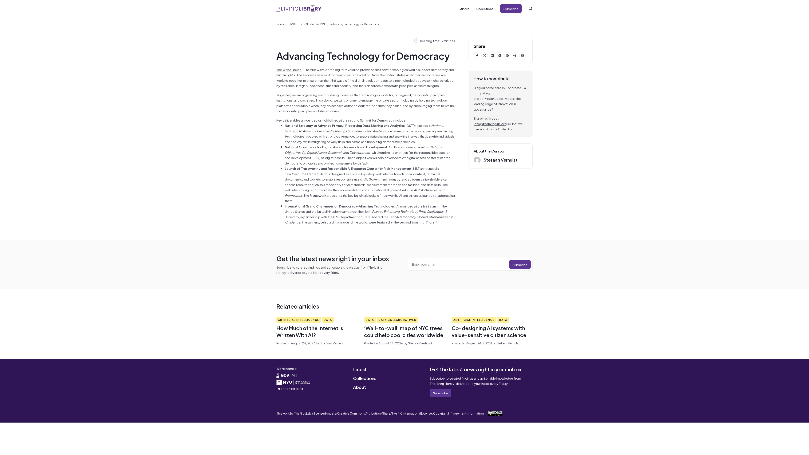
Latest (360, 369)
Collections (484, 8)
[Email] (522, 55)
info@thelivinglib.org (490, 123)
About (465, 8)
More (430, 222)
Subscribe (510, 8)
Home (280, 24)
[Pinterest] (507, 55)
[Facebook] (477, 55)
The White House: (289, 69)
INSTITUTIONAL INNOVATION (307, 24)
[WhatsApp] (500, 55)
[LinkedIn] (492, 55)
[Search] (530, 8)
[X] (484, 55)
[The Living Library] (298, 8)
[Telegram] (515, 55)
